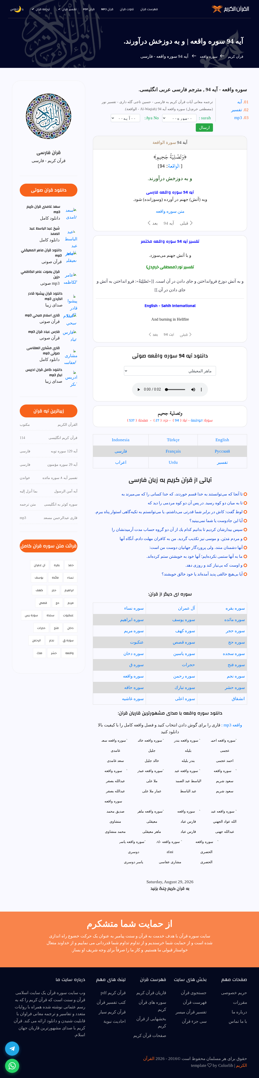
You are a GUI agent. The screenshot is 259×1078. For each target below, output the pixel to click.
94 (177, 420)
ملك (39, 653)
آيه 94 (169, 223)
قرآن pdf (89, 9)
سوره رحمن (184, 676)
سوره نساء (134, 608)
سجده (50, 615)
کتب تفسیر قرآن (111, 1002)
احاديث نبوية (114, 1021)
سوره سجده (234, 653)
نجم (51, 640)
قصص (43, 603)
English (222, 439)
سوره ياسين (184, 653)
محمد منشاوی (115, 832)
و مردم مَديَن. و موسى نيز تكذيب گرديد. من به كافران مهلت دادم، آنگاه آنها (181, 538)
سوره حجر (235, 630)
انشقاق (238, 698)
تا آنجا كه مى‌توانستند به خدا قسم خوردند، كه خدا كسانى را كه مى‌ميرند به (182, 494)
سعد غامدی (115, 761)
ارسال (204, 127)
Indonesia (121, 439)
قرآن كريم (235, 57)
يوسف (39, 577)
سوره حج (236, 642)
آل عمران (186, 608)
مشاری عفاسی (170, 862)
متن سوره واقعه (170, 211)
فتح (56, 628)
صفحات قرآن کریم (149, 1035)
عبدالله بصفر (115, 791)
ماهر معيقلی (151, 832)
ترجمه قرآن (43, 9)
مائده (55, 577)
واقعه (69, 653)
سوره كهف (185, 630)
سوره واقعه (208, 57)
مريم (71, 603)
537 (132, 420)
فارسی (121, 451)
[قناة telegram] (12, 1049)
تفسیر (236, 109)
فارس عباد (188, 832)
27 (157, 420)
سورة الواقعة (164, 142)
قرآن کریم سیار (112, 1012)
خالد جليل (152, 761)
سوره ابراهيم (132, 619)
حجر (54, 590)
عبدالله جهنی (224, 832)
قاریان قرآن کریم (151, 992)
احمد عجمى (224, 761)
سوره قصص (184, 642)
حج (57, 603)
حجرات (188, 664)
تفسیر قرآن (69, 9)
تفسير (222, 462)
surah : (205, 117)
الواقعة (173, 166)
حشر (54, 653)
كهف (39, 590)
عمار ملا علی (151, 791)
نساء (70, 577)
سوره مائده (234, 619)
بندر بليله (188, 761)
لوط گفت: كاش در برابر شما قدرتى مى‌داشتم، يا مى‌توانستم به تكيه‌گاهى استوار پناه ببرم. (169, 512)
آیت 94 (169, 334)
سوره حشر (235, 687)
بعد (154, 223)
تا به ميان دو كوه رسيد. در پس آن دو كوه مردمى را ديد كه (195, 503)
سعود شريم (224, 791)
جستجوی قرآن (194, 992)
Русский (222, 451)
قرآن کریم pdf (113, 992)
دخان (70, 628)
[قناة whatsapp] (12, 1066)
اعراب (120, 462)
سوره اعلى (185, 698)
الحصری (206, 862)
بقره (57, 565)
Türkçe (173, 439)
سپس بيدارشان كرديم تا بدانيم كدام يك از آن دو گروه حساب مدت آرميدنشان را (177, 529)
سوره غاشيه (133, 698)
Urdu (173, 462)
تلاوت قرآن (127, 9)
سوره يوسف (183, 619)
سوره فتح (236, 664)
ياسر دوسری (133, 862)
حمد (71, 565)
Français (173, 451)
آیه (239, 102)
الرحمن (36, 640)
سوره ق (136, 664)
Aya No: (152, 117)
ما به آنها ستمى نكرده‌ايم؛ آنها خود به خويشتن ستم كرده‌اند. (194, 556)
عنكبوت (137, 642)
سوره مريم (134, 630)
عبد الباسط (188, 791)
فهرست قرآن (149, 9)
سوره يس (31, 615)
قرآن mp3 (107, 9)
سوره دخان (133, 653)
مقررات (240, 1002)
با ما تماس (238, 1021)
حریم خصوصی (234, 992)
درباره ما (239, 1012)
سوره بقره (235, 608)
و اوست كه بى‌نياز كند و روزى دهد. (214, 565)
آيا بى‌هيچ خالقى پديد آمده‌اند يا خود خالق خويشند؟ (202, 574)
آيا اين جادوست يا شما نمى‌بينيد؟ (216, 520)
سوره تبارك (185, 687)
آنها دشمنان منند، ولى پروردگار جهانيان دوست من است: (196, 547)
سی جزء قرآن (194, 1021)
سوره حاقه (134, 687)
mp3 (238, 117)
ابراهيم (69, 590)
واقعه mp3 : (231, 725)
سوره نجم (236, 676)
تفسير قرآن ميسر (191, 1012)
